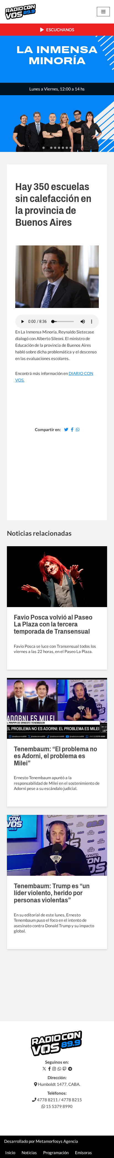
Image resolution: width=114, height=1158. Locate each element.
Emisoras (83, 1152)
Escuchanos (59, 29)
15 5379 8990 (58, 1106)
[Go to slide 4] (55, 148)
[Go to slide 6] (63, 148)
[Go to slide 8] (70, 148)
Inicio (10, 1152)
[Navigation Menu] (103, 11)
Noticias (29, 1152)
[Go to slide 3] (51, 148)
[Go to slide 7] (67, 148)
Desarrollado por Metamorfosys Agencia (41, 1141)
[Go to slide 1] (43, 148)
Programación (56, 1152)
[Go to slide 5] (59, 148)
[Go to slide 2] (47, 147)
